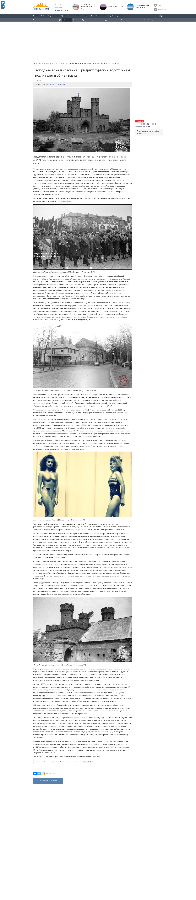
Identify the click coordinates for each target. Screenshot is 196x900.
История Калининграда (58, 84)
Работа (43, 16)
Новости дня (37, 20)
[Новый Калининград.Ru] (34, 63)
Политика (76, 20)
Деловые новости (111, 20)
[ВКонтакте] (35, 773)
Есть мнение (140, 121)
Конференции (153, 20)
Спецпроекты (101, 16)
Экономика (99, 20)
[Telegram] (39, 773)
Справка (78, 16)
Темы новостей (140, 20)
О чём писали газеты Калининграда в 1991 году (88, 6)
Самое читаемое (50, 20)
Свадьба (111, 16)
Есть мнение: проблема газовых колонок (145, 124)
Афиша (63, 16)
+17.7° (59, 4)
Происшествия (87, 20)
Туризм (70, 16)
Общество (67, 20)
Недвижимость (53, 16)
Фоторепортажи (126, 20)
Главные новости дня (115, 6)
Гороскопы (119, 16)
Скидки (85, 16)
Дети (92, 16)
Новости (36, 16)
